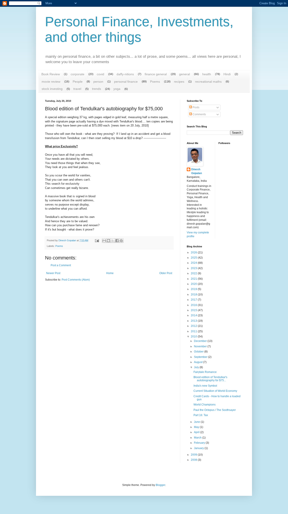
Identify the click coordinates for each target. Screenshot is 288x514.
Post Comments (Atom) (76, 279)
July (197, 367)
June (197, 421)
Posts (195, 107)
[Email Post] (97, 240)
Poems (155, 81)
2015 (194, 310)
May (197, 427)
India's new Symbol (205, 385)
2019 (194, 289)
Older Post (165, 273)
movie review (51, 81)
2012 (194, 326)
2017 (194, 299)
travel (77, 89)
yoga (116, 89)
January (199, 448)
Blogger (160, 485)
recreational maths (208, 81)
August (198, 362)
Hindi (227, 74)
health (206, 74)
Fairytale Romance (205, 372)
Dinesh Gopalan (196, 171)
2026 (194, 252)
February (200, 442)
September (201, 357)
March (198, 437)
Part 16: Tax (201, 415)
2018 (194, 294)
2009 (194, 454)
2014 (194, 315)
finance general (156, 74)
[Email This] (104, 240)
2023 (194, 268)
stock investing (52, 89)
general (184, 74)
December (200, 341)
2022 (194, 273)
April (197, 432)
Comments (199, 114)
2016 (194, 305)
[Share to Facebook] (117, 240)
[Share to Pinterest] (121, 240)
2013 (194, 320)
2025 (194, 257)
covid (100, 74)
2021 (194, 278)
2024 (194, 262)
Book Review (50, 74)
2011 (194, 331)
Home (110, 273)
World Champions (205, 404)
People (78, 81)
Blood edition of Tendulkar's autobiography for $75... (210, 379)
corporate (77, 74)
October (199, 351)
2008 (194, 459)
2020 (194, 284)
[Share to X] (112, 240)
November (200, 346)
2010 (194, 336)
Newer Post (53, 273)
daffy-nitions (125, 74)
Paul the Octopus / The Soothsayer (215, 410)
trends (96, 89)
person (98, 81)
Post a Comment (61, 265)
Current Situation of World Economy (215, 390)
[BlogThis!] (108, 240)
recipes (179, 81)
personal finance (126, 81)
